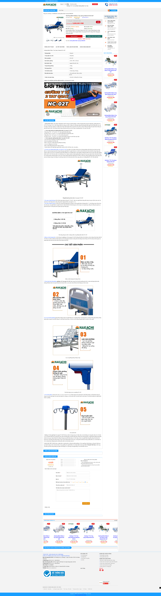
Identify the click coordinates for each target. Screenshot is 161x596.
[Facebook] (103, 570)
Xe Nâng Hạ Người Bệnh (57, 589)
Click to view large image (59, 37)
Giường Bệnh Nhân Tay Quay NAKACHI (65, 13)
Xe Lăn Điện (75, 5)
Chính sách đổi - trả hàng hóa (105, 566)
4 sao (84, 482)
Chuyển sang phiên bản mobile (80, 594)
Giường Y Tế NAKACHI (52, 13)
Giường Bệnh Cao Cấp (83, 5)
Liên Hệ (82, 559)
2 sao (77, 482)
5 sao (87, 482)
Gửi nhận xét (86, 503)
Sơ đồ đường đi (84, 555)
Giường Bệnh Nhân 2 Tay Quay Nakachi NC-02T (54, 50)
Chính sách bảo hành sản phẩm (106, 564)
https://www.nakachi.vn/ (51, 567)
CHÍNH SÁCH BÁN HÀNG (105, 558)
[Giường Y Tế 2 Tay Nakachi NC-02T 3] (56, 40)
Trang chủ (45, 13)
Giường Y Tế (69, 5)
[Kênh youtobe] (100, 570)
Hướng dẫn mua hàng (104, 555)
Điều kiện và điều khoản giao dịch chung (107, 560)
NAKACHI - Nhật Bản (47, 589)
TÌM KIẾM (95, 4)
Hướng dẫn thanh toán (104, 556)
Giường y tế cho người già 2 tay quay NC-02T (54, 435)
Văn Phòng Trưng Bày (85, 558)
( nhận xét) (51, 466)
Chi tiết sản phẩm (60, 46)
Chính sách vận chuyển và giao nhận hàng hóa (108, 561)
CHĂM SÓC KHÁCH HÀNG (105, 553)
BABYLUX (90, 589)
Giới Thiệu (61, 10)
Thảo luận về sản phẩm (72, 46)
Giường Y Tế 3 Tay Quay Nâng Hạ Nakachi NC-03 (65, 537)
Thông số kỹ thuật (49, 46)
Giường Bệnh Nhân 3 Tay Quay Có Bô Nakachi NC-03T (111, 70)
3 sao (80, 482)
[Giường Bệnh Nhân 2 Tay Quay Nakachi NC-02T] (48, 40)
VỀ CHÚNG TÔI (83, 553)
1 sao (73, 482)
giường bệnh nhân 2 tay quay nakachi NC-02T (61, 394)
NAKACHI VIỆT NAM (49, 443)
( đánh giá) (77, 18)
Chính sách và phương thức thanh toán (107, 563)
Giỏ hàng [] (113, 10)
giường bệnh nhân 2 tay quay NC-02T (75, 197)
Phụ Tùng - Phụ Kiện (67, 589)
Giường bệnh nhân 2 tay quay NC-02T (58, 149)
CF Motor (85, 589)
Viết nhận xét (85, 17)
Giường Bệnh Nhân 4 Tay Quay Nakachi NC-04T (51, 537)
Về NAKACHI (83, 556)
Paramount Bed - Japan (77, 589)
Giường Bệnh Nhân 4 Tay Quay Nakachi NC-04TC (110, 537)
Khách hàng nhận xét (85, 46)
